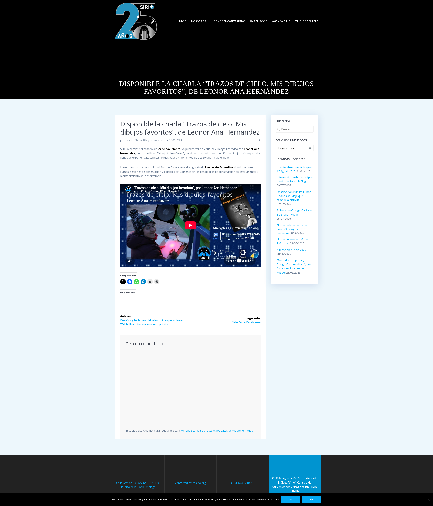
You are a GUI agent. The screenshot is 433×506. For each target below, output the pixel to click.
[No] (428, 499)
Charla (138, 140)
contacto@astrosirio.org (190, 483)
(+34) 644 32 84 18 (242, 483)
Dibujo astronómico (154, 140)
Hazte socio (259, 21)
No (311, 499)
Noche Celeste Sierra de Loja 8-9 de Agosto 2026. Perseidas (292, 229)
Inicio (182, 21)
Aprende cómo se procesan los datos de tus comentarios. (217, 430)
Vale (290, 499)
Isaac (127, 140)
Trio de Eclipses (306, 21)
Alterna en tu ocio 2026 (291, 250)
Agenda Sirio (281, 21)
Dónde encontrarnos (230, 21)
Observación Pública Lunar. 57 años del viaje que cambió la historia (294, 196)
